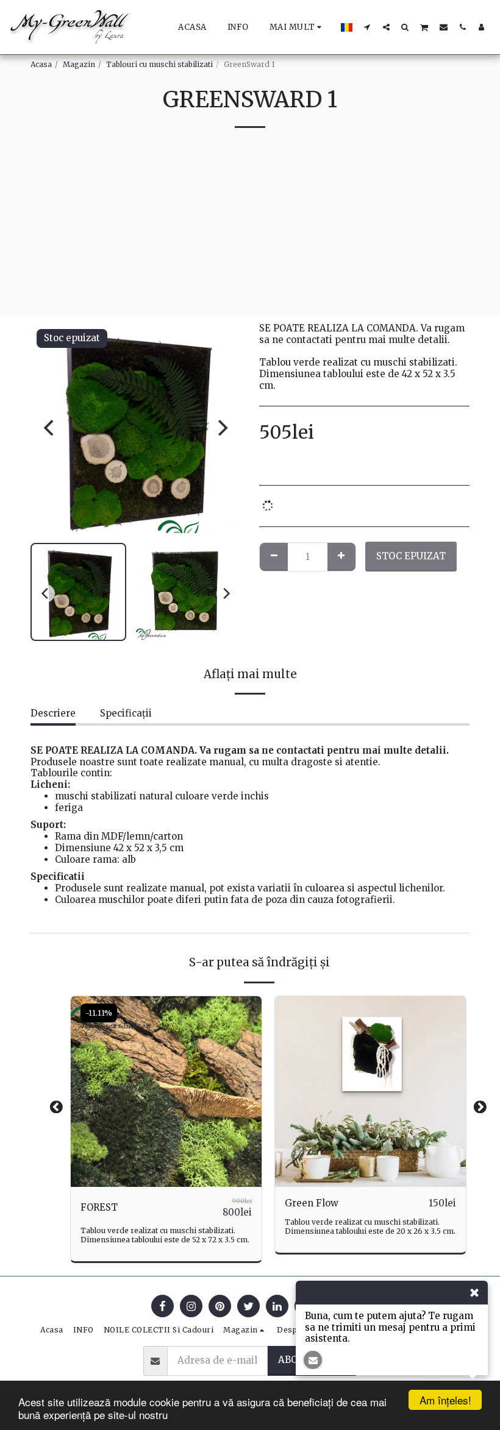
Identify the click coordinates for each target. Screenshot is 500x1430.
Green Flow (311, 1203)
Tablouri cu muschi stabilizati (159, 64)
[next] (221, 427)
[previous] (50, 427)
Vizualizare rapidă (166, 1160)
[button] (367, 27)
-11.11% (98, 1013)
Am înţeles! (445, 1399)
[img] (166, 1091)
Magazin (79, 64)
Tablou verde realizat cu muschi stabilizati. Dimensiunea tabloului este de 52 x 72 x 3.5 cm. (164, 1235)
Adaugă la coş (169, 1182)
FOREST (99, 1207)
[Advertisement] (250, 231)
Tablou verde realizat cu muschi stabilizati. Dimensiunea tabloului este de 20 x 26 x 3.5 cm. (370, 1226)
